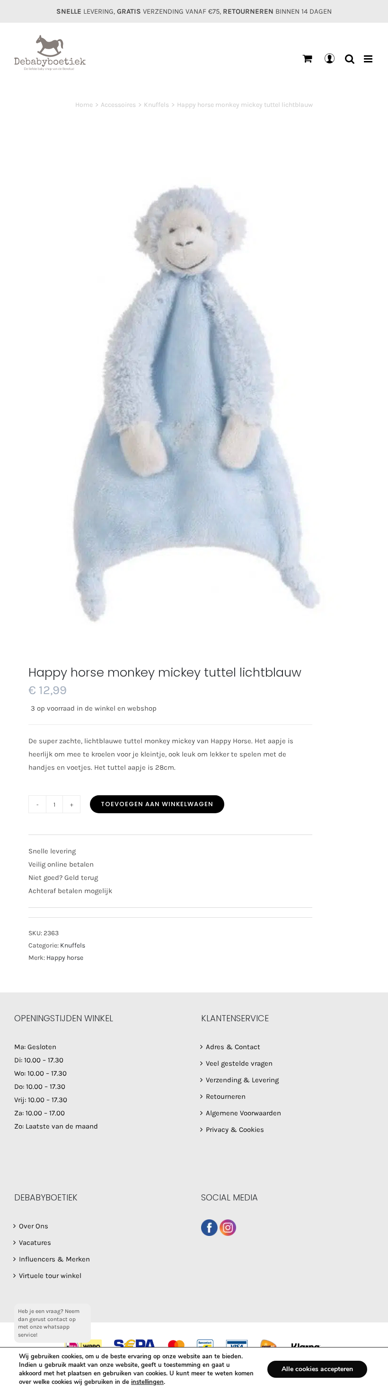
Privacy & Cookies (235, 1129)
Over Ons (33, 1226)
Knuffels (72, 945)
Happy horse (64, 958)
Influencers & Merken (54, 1259)
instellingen (147, 1382)
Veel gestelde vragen (239, 1063)
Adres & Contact (233, 1047)
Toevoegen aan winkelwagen (157, 804)
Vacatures (35, 1242)
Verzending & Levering (242, 1080)
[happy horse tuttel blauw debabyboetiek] (194, 401)
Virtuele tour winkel (50, 1275)
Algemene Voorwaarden (243, 1113)
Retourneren (226, 1096)
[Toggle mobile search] (349, 59)
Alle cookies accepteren (317, 1369)
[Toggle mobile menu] (369, 59)
